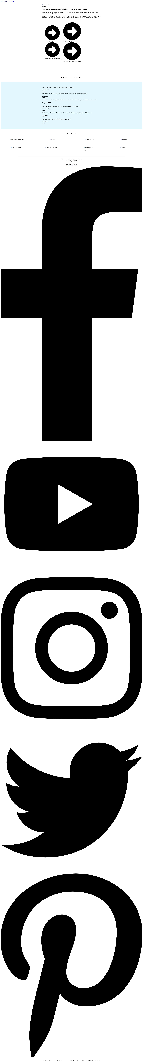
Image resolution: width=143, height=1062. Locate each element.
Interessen (44, 6)
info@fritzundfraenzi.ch (71, 165)
